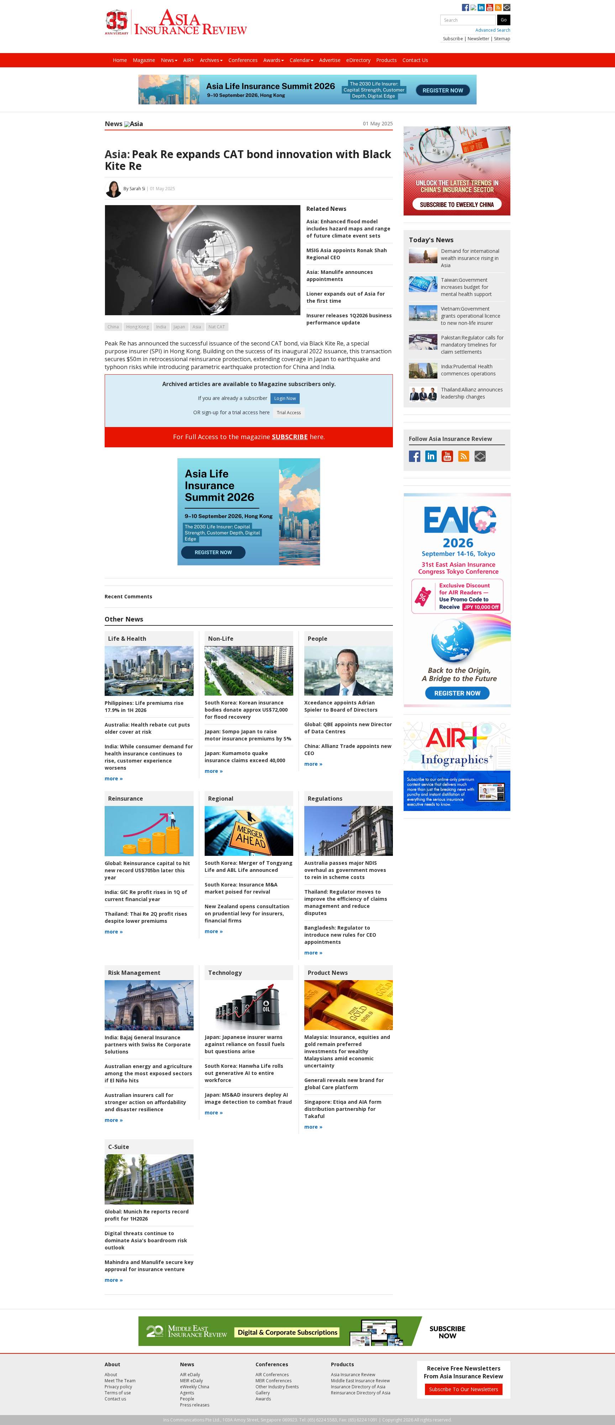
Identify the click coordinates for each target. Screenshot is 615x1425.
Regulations (325, 798)
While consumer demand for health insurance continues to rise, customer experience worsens (149, 757)
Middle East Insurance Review (360, 1381)
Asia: (117, 154)
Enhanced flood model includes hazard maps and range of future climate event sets (348, 228)
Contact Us (415, 60)
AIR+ (188, 60)
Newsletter (478, 39)
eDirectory (358, 60)
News (167, 60)
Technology (225, 973)
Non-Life (220, 639)
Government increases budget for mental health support (466, 286)
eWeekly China (194, 1387)
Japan (179, 327)
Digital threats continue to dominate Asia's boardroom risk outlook (146, 1240)
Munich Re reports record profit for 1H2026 (147, 1215)
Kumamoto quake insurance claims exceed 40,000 (245, 757)
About (111, 1375)
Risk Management (134, 973)
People (317, 639)
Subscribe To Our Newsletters (463, 1389)
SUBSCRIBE (290, 436)
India (161, 327)
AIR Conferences (272, 1375)
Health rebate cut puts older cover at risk (147, 728)
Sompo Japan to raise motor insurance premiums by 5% (248, 735)
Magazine (144, 60)
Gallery (263, 1393)
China (113, 327)
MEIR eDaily (191, 1381)
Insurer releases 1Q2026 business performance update (349, 319)
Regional (220, 798)
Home (120, 60)
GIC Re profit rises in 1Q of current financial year (146, 896)
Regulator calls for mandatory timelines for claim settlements (472, 344)
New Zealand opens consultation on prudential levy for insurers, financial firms (247, 913)
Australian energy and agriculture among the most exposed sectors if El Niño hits (148, 1073)
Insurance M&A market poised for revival (241, 888)
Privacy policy (118, 1387)
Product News (328, 973)
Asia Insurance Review (353, 1375)
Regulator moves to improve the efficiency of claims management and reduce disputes (345, 902)
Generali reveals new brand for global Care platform (344, 1084)
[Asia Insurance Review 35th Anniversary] (176, 22)
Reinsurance (125, 798)
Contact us (115, 1399)
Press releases (194, 1405)
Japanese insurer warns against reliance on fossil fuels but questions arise (245, 1044)
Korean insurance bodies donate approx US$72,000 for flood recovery (246, 709)
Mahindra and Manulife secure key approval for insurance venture (149, 1266)
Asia (197, 327)
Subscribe (453, 39)
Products (386, 60)
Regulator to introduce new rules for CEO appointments (340, 934)
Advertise (330, 60)
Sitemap (502, 39)
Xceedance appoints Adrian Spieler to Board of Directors (341, 706)
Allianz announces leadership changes (472, 393)
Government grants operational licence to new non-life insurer (470, 315)
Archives (209, 60)
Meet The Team (120, 1381)
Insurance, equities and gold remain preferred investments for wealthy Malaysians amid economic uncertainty (347, 1051)
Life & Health (127, 639)
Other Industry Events (277, 1387)
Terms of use (118, 1393)
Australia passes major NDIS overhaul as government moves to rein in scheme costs (345, 869)
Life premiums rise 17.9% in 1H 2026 (144, 706)
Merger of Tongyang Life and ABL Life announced (249, 866)
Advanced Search (492, 30)
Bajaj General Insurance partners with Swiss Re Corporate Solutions (148, 1044)
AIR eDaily (190, 1375)
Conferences (243, 60)
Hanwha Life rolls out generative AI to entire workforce (244, 1072)
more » (114, 778)
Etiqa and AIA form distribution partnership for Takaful (343, 1108)
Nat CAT (217, 327)
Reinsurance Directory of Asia (360, 1393)
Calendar (300, 60)
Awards (271, 60)
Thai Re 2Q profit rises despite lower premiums (146, 917)
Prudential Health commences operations (468, 370)
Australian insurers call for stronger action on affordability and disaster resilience (145, 1102)
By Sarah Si (134, 189)
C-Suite (118, 1147)
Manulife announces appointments (339, 275)
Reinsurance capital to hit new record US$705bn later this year (147, 870)
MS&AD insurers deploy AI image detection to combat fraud (248, 1098)
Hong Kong (137, 327)
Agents (187, 1393)
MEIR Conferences (273, 1381)
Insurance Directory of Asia (358, 1387)
